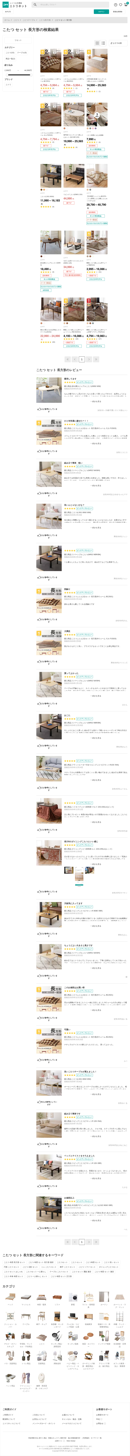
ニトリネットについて (11, 1423)
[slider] (7, 75)
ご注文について (38, 1415)
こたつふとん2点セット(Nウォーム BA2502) (73, 80)
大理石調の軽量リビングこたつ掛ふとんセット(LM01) (96, 80)
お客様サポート (102, 1415)
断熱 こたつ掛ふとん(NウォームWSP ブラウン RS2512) (97, 331)
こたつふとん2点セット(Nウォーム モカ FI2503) (50, 134)
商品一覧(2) (10, 59)
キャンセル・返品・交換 (72, 1419)
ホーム (7, 20)
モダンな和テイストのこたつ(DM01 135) (73, 262)
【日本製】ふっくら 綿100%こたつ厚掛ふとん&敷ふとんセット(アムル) (97, 198)
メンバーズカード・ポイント (43, 1423)
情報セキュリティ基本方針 (57, 1438)
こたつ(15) (10, 53)
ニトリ (8, 85)
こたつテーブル (29, 20)
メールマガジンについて (72, 1423)
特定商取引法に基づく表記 (37, 1438)
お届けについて (68, 1415)
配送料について (9, 1419)
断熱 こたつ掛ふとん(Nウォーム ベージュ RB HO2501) (73, 331)
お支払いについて (39, 1419)
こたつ (16, 20)
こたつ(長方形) (45, 20)
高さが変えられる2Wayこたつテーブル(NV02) (50, 331)
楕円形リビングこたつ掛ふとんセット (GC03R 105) (73, 136)
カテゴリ (8, 12)
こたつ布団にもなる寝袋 (95, 135)
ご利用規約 (85, 1438)
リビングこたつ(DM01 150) (72, 194)
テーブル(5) (22, 53)
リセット (18, 40)
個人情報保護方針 (74, 1438)
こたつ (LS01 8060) (47, 196)
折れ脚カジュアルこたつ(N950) (50, 264)
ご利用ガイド (8, 1415)
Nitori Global (71, 1441)
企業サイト (58, 1441)
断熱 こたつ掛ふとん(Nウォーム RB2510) (97, 264)
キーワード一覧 (96, 1438)
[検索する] (35, 4)
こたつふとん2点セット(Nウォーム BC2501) (50, 80)
